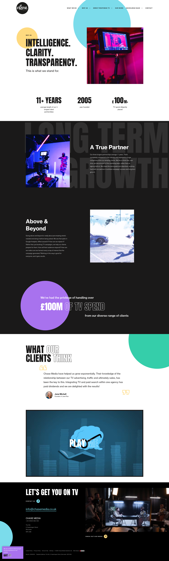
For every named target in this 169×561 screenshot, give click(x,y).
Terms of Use (45, 550)
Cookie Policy (29, 550)
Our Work (119, 8)
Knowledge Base (133, 8)
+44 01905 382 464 (32, 521)
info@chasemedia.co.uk (41, 509)
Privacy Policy (37, 550)
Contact (149, 8)
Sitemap (51, 550)
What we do (72, 8)
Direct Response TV (101, 8)
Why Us (85, 8)
